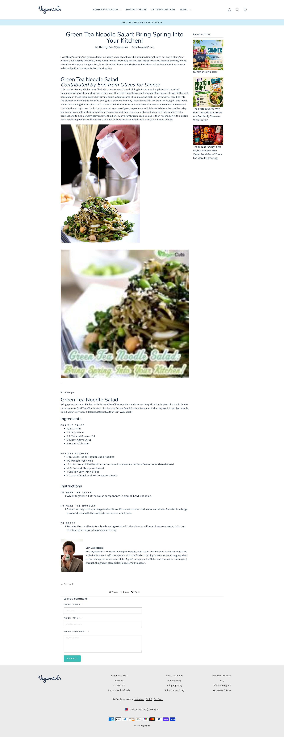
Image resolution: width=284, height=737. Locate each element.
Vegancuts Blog (119, 675)
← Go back (67, 584)
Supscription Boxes (106, 9)
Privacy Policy (174, 680)
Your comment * (76, 631)
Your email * (74, 618)
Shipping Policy (174, 685)
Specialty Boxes (136, 9)
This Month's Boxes (222, 675)
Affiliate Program (222, 685)
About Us (119, 680)
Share (126, 592)
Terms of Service (174, 675)
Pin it (136, 592)
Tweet (115, 592)
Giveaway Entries (222, 690)
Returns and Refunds (119, 690)
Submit (72, 658)
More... (184, 9)
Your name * (73, 604)
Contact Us (119, 685)
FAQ (222, 680)
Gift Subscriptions (163, 9)
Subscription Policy (174, 690)
